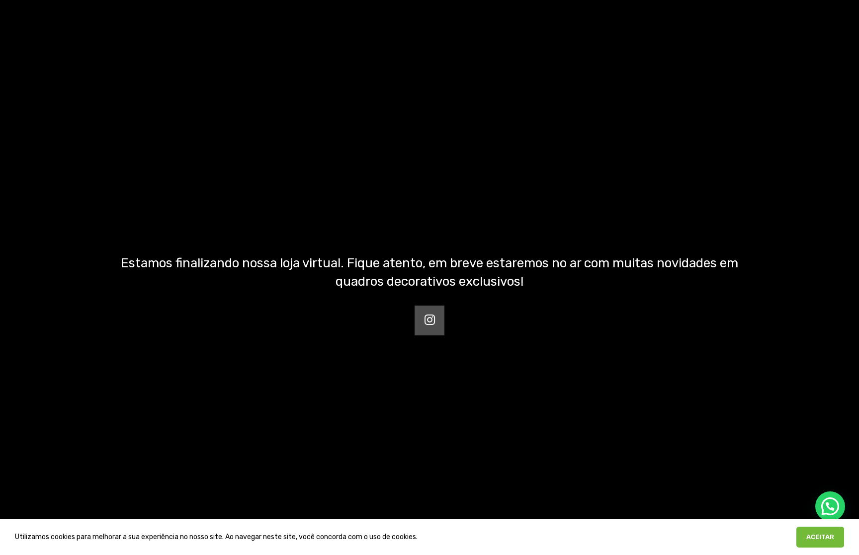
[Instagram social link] (429, 320)
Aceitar (820, 537)
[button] (830, 506)
